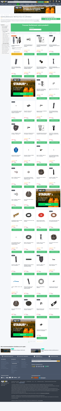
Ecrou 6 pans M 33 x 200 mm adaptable (41, 178)
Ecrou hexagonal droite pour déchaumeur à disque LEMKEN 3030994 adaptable (28, 178)
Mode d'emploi (13, 366)
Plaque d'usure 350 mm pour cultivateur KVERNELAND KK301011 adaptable (28, 287)
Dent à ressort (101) (5, 35)
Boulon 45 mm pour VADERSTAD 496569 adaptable (42, 111)
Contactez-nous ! (24, 362)
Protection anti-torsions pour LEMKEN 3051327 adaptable (53, 287)
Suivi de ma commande (4, 362)
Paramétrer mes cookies (15, 381)
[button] (50, 1)
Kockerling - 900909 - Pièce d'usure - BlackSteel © (16, 265)
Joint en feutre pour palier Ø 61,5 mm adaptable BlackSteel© (54, 221)
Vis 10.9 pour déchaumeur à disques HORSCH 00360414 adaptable (28, 46)
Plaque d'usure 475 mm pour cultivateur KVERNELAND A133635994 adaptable (28, 68)
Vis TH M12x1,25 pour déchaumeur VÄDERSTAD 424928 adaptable (42, 133)
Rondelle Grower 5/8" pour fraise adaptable (29, 221)
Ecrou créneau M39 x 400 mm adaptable (16, 309)
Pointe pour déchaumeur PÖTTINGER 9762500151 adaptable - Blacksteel (54, 46)
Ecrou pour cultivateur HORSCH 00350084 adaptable (29, 155)
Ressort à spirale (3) (6, 42)
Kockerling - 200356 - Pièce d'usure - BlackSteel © (41, 265)
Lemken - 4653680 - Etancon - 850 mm (17, 287)
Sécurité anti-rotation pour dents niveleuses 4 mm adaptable (42, 330)
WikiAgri (12, 372)
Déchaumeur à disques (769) (6, 44)
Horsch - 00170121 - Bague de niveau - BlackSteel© (16, 178)
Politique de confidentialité (45, 393)
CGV (35, 381)
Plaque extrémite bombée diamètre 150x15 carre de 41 (41, 221)
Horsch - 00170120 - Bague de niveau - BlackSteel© (16, 200)
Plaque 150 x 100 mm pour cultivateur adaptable (28, 111)
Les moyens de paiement (5, 363)
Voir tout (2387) (5, 31)
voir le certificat (40, 400)
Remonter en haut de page (58, 407)
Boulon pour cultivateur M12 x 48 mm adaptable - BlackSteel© (29, 133)
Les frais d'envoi (3, 364)
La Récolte (13, 371)
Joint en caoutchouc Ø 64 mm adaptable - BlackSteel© (28, 309)
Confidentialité (28, 381)
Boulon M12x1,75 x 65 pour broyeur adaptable (53, 265)
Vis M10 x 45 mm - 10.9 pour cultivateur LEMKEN (41, 243)
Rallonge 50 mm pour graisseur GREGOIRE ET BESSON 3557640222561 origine (29, 265)
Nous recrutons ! (23, 367)
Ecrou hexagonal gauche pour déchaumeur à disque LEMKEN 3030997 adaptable (54, 156)
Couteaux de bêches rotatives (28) (6, 40)
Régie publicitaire (14, 370)
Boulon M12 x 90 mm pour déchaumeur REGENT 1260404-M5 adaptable (54, 68)
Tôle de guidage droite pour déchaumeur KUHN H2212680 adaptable (53, 112)
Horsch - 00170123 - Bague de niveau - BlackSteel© (41, 155)
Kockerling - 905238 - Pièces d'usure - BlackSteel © (53, 178)
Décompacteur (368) (5, 45)
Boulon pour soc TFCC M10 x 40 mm (54, 89)
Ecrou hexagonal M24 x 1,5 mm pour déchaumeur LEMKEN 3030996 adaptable (16, 243)
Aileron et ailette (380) (6, 33)
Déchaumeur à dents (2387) (6, 30)
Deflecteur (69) (5, 34)
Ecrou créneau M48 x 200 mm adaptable (28, 200)
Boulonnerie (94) (4, 52)
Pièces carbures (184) (5, 53)
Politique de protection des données (50, 381)
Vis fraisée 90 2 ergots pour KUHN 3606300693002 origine (17, 221)
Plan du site (13, 382)
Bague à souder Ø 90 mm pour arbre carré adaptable (28, 243)
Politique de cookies (40, 381)
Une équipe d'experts (24, 364)
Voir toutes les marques (4, 368)
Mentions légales (22, 381)
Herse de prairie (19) (5, 51)
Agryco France (21, 382)
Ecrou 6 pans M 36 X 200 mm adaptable (53, 243)
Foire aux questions (14, 365)
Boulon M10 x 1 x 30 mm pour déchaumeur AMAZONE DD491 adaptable (54, 134)
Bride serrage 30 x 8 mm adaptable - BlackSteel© (40, 309)
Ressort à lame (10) (5, 41)
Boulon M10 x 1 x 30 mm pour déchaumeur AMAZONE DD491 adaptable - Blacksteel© (41, 90)
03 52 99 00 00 (16, 0)
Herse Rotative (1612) (5, 29)
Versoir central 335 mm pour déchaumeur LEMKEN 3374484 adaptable (16, 68)
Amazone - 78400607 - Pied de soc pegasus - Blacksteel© (16, 133)
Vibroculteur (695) (5, 47)
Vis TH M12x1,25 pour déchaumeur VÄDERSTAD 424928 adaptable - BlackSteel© (42, 46)
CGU (33, 381)
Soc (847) (4, 32)
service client (24, 0)
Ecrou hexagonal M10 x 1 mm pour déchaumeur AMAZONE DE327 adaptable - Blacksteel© (17, 112)
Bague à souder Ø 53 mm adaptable (40, 287)
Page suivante (39, 341)
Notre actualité (23, 363)
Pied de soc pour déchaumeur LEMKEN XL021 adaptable (16, 155)
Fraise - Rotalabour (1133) (6, 46)
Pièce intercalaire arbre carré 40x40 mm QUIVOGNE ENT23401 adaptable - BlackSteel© (42, 68)
